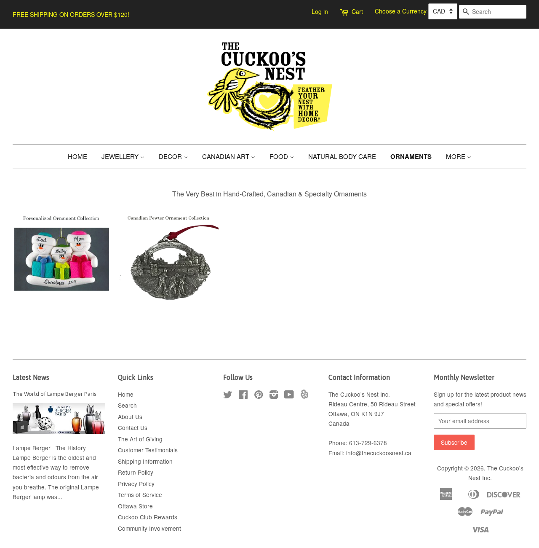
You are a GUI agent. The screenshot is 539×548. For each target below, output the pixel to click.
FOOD (280, 156)
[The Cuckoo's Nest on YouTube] (289, 396)
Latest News (31, 377)
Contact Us (132, 427)
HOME (77, 156)
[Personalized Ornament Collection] (61, 304)
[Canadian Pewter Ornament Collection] (168, 304)
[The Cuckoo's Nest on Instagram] (273, 396)
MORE (456, 156)
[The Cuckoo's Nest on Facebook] (243, 396)
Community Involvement (149, 528)
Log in (320, 11)
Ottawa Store (135, 506)
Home (125, 394)
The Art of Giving (140, 439)
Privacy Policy (136, 483)
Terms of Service (140, 494)
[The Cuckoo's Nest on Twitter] (227, 396)
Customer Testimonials (148, 450)
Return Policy (135, 472)
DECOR (171, 156)
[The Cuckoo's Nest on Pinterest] (258, 396)
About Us (130, 416)
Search (127, 405)
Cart (357, 11)
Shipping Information (145, 461)
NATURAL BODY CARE (342, 156)
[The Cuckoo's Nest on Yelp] (304, 396)
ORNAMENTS (411, 156)
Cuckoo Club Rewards (147, 517)
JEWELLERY (120, 156)
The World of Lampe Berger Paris (54, 393)
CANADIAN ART (226, 156)
